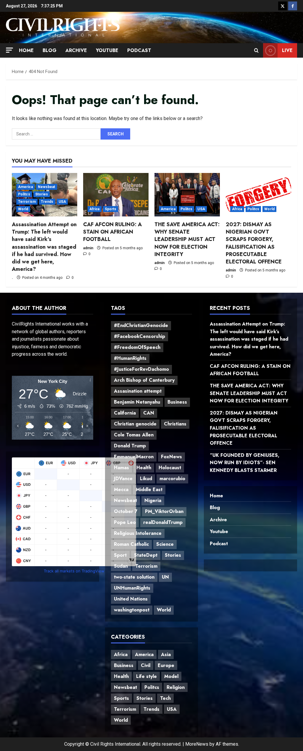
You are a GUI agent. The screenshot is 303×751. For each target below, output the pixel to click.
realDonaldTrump (163, 522)
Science (165, 544)
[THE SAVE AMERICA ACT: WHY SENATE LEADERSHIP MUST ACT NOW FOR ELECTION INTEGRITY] (187, 194)
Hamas (121, 467)
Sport (120, 555)
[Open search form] (256, 50)
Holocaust (170, 467)
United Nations (131, 598)
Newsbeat (46, 187)
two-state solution (134, 577)
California (125, 413)
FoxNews (171, 456)
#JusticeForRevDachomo (141, 369)
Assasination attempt (138, 391)
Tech (165, 698)
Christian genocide (135, 423)
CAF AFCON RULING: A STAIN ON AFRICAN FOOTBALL (112, 232)
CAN (148, 413)
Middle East (149, 489)
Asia (166, 654)
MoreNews (196, 744)
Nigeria (152, 500)
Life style (146, 676)
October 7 (126, 511)
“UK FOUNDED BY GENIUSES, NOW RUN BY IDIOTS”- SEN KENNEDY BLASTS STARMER (244, 463)
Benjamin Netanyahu (137, 402)
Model (171, 676)
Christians (175, 423)
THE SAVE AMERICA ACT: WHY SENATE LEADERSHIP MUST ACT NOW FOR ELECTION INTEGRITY (187, 239)
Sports (111, 209)
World (23, 209)
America (25, 187)
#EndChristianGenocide (141, 325)
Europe (166, 665)
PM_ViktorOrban (164, 511)
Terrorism (27, 202)
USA (62, 202)
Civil (145, 665)
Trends (47, 202)
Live (287, 50)
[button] (9, 50)
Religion (176, 687)
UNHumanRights (132, 588)
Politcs (24, 194)
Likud (146, 478)
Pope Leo (125, 522)
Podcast (139, 50)
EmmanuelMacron (134, 456)
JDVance (123, 478)
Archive (76, 50)
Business (177, 402)
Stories (41, 194)
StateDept (145, 555)
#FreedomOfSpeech (137, 347)
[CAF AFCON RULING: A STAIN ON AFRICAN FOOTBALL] (116, 194)
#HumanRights (130, 358)
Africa (94, 209)
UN (165, 577)
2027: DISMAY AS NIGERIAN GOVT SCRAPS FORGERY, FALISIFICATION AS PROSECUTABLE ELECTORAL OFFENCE (254, 243)
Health (143, 467)
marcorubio (172, 478)
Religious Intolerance (138, 533)
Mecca (121, 489)
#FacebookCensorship (139, 336)
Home (26, 50)
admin (88, 248)
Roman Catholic (131, 544)
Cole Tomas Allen (134, 434)
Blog (50, 50)
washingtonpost (131, 609)
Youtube (107, 50)
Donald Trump (130, 445)
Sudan (121, 566)
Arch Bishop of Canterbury (144, 380)
